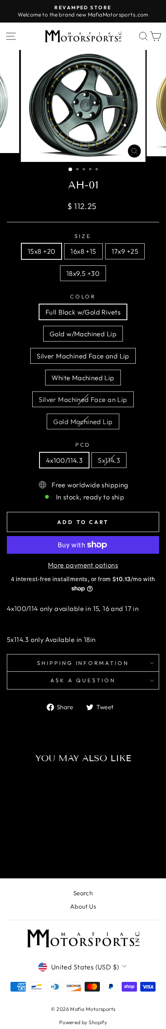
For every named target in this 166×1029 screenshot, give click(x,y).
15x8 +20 (41, 251)
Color (83, 296)
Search (83, 893)
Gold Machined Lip (82, 421)
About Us (83, 906)
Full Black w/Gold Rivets (83, 312)
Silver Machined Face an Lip (83, 399)
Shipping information (83, 663)
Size (83, 236)
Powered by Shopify (83, 1022)
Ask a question (83, 680)
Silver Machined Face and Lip (83, 356)
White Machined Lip (83, 377)
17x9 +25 (125, 251)
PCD (83, 444)
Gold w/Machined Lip (83, 333)
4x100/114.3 (64, 460)
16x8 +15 (83, 251)
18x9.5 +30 (83, 273)
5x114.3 (109, 460)
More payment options (83, 565)
